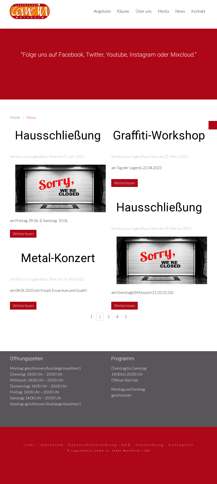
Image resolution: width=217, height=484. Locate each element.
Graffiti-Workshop (159, 135)
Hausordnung (149, 445)
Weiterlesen (23, 233)
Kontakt (198, 11)
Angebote (102, 11)
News (180, 11)
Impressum (52, 445)
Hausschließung (58, 135)
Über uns (144, 11)
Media (163, 11)
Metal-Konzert (58, 258)
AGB (126, 445)
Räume (123, 11)
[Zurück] (82, 316)
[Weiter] (134, 316)
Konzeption (181, 445)
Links (29, 445)
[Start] (74, 316)
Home (15, 117)
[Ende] (143, 316)
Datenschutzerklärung (92, 445)
